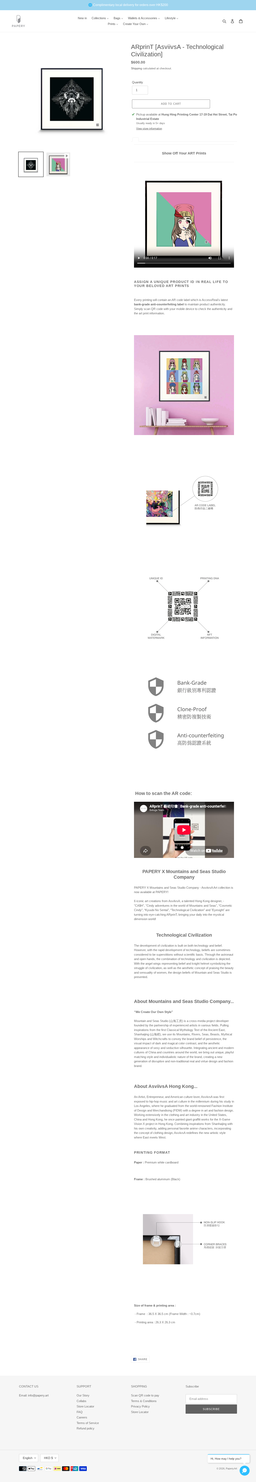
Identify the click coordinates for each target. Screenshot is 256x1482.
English (27, 1458)
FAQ (80, 1412)
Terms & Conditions (144, 1401)
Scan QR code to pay (145, 1395)
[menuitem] (82, 18)
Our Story (83, 1395)
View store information (149, 128)
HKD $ (48, 1458)
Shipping (136, 68)
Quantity (137, 82)
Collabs (81, 1401)
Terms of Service (88, 1423)
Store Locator (85, 1406)
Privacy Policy (140, 1406)
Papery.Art (231, 1468)
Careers (82, 1417)
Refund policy (85, 1428)
